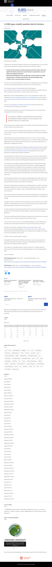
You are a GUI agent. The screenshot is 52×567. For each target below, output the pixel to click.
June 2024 (6, 451)
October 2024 (7, 440)
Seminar (16, 366)
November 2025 (8, 404)
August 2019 (7, 496)
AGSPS (10, 350)
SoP (34, 366)
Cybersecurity (7, 353)
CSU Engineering (38, 350)
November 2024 (8, 437)
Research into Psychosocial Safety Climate (10, 281)
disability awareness (15, 353)
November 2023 (8, 471)
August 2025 (7, 412)
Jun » (28, 341)
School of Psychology (9, 366)
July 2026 (6, 381)
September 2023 (8, 476)
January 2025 (7, 432)
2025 (6, 350)
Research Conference (21, 363)
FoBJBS (17, 355)
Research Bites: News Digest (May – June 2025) (38, 281)
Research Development (31, 363)
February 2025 (8, 429)
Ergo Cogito (18, 15)
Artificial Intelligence (16, 350)
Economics (27, 353)
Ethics (38, 353)
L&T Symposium (8, 358)
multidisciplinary (8, 361)
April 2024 (6, 457)
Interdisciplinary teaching (32, 355)
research (6, 363)
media (41, 358)
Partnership (15, 361)
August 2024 (7, 446)
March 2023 (7, 490)
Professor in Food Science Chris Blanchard (28, 149)
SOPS (38, 366)
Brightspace (24, 350)
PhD (19, 361)
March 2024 (7, 460)
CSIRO (32, 350)
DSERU (22, 353)
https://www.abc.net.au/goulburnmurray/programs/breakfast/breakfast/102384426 (25, 262)
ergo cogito (33, 353)
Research (25, 15)
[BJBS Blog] (26, 10)
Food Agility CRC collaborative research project (22, 104)
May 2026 (6, 387)
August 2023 (7, 479)
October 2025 (7, 407)
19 (30, 332)
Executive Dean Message (9, 355)
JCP (39, 355)
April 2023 (6, 487)
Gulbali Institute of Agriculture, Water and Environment (21, 99)
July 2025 (6, 415)
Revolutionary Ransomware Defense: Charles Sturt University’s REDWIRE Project (25, 282)
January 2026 (7, 398)
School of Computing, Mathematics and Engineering (24, 97)
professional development (32, 361)
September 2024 (8, 443)
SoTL (41, 366)
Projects (44, 15)
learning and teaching (26, 358)
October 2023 (7, 474)
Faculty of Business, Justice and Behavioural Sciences (22, 311)
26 (30, 335)
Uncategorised (15, 291)
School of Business (40, 363)
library (33, 358)
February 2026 (8, 395)
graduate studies (23, 355)
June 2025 (6, 418)
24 (17, 335)
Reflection (40, 361)
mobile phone (17, 90)
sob (20, 366)
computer (9, 90)
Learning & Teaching (16, 358)
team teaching (7, 369)
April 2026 (6, 390)
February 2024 (8, 462)
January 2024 (7, 465)
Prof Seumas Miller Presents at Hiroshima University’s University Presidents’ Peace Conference (15, 544)
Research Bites (12, 363)
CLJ (28, 350)
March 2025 (7, 426)
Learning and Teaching (34, 15)
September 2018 (8, 499)
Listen (37, 358)
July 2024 (6, 448)
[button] (23, 44)
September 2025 (8, 409)
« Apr (24, 341)
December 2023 (8, 468)
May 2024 (6, 454)
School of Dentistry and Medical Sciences (17, 150)
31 (17, 337)
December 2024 (8, 434)
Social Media (25, 366)
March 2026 (7, 393)
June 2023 (6, 482)
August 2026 (7, 379)
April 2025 (6, 423)
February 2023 (8, 493)
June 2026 (6, 384)
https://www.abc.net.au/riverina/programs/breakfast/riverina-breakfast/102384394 (25, 267)
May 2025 (6, 421)
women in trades (15, 369)
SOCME (30, 366)
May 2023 (6, 485)
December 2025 (8, 401)
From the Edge (26, 19)
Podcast (23, 361)
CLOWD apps (25, 291)
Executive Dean (9, 15)
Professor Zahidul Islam (28, 227)
